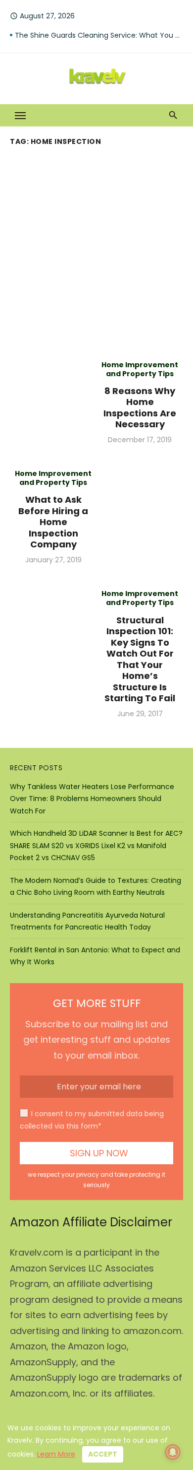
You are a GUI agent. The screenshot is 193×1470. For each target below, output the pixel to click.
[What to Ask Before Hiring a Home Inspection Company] (139, 516)
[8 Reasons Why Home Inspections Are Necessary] (53, 402)
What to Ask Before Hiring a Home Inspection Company (53, 521)
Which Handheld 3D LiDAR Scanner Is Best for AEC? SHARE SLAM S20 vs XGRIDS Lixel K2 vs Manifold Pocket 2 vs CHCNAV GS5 (96, 845)
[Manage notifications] (173, 1452)
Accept (102, 1454)
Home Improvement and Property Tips (139, 369)
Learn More (56, 1454)
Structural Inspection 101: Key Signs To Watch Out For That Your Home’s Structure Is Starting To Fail (139, 659)
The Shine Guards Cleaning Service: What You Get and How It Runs (99, 35)
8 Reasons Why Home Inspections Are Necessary (139, 408)
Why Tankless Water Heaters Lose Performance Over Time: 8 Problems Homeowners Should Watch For (92, 799)
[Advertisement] (96, 251)
